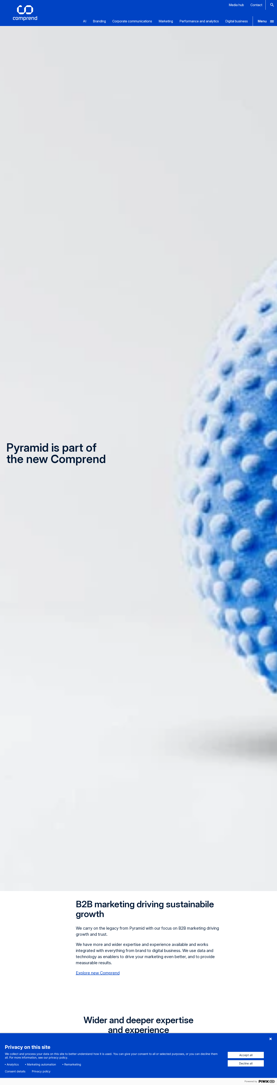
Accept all (245, 1055)
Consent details (15, 1071)
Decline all (245, 1063)
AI (84, 21)
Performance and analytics (199, 21)
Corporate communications (132, 21)
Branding (99, 21)
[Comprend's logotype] (25, 13)
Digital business (236, 21)
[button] (265, 21)
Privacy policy (41, 1071)
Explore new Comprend (98, 973)
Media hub (236, 5)
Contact (256, 5)
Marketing (166, 21)
